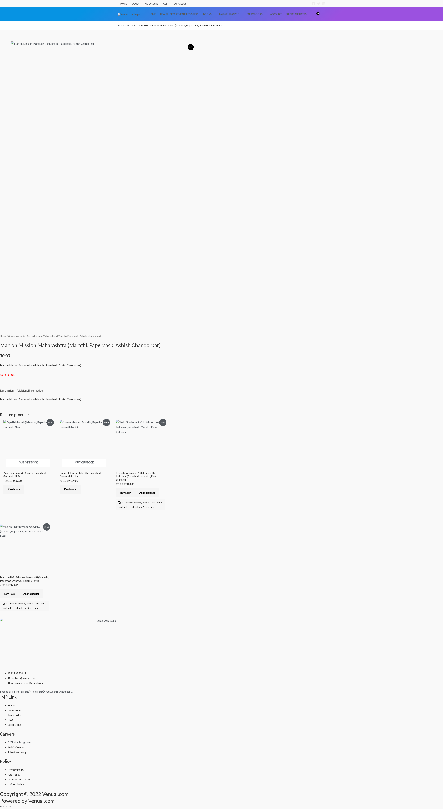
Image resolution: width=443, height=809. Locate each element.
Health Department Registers (179, 14)
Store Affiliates (296, 14)
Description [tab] (7, 390)
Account (276, 14)
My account (151, 3)
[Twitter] (318, 3)
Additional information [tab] (30, 390)
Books (207, 14)
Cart (165, 3)
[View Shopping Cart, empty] (315, 14)
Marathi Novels (229, 14)
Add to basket (147, 492)
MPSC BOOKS (255, 14)
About (135, 3)
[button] (323, 14)
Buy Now (125, 492)
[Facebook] (313, 3)
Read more (14, 489)
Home (123, 3)
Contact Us (180, 3)
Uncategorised (16, 335)
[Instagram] (323, 3)
